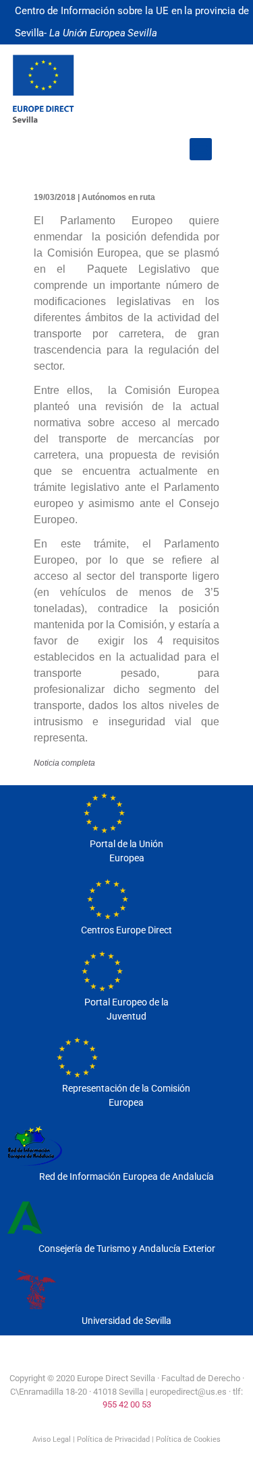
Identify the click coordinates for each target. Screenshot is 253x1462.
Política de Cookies (188, 1439)
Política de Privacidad (113, 1439)
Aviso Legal (51, 1439)
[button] (201, 149)
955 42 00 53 (127, 1404)
